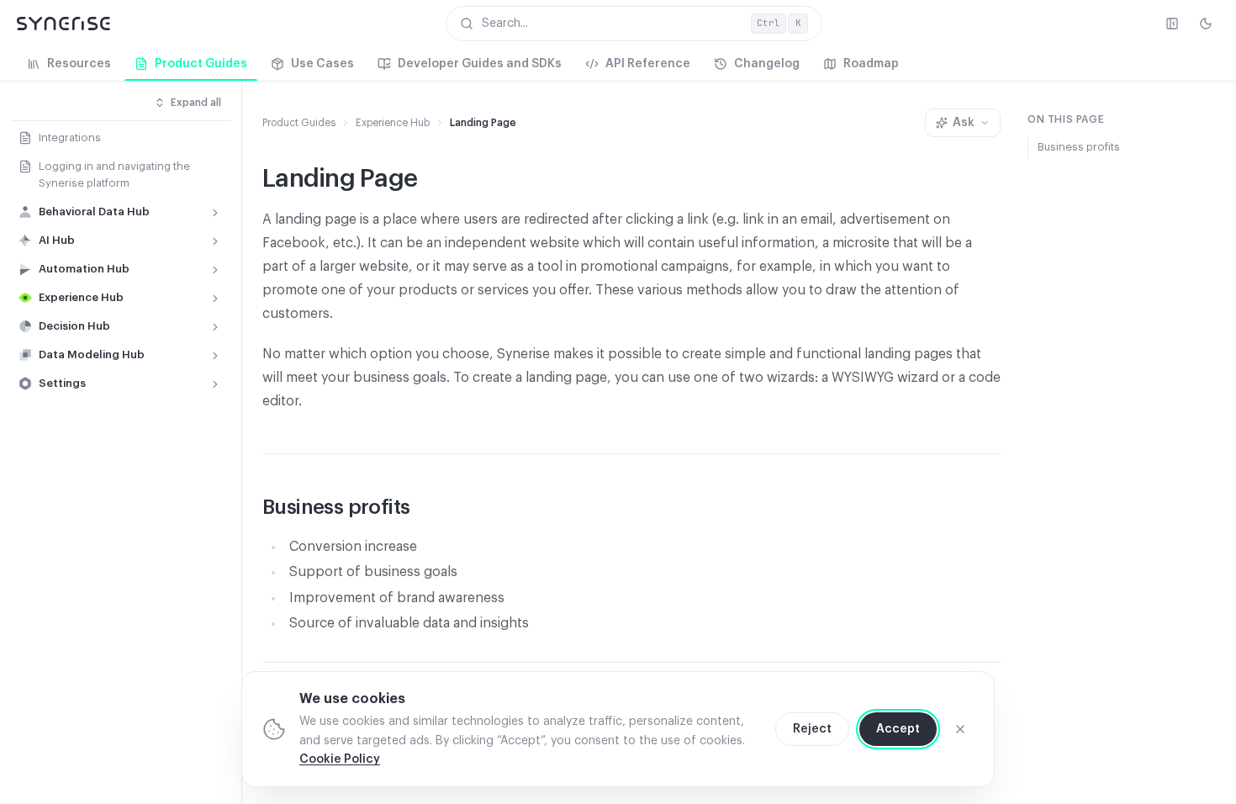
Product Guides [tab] (201, 64)
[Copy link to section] (426, 509)
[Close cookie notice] (960, 729)
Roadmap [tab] (871, 64)
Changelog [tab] (767, 64)
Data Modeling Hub (92, 354)
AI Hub (57, 240)
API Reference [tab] (647, 64)
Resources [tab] (79, 64)
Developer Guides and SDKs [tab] (480, 64)
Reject (812, 729)
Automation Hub (84, 268)
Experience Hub (81, 297)
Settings (62, 383)
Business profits (1079, 146)
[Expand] (215, 212)
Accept (898, 729)
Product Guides (298, 123)
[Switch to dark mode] (1205, 23)
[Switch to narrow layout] (1172, 23)
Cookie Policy (339, 759)
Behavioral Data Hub (94, 211)
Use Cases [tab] (322, 64)
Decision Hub (74, 325)
